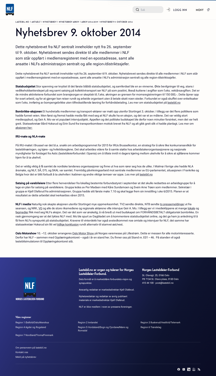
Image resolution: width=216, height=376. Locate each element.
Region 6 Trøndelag (151, 327)
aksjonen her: (23, 127)
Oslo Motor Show (83, 233)
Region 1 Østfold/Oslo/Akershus (32, 322)
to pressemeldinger (172, 204)
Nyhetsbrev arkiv (69, 21)
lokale (191, 208)
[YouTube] (183, 369)
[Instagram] (193, 369)
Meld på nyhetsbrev (25, 357)
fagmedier (21, 212)
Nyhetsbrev (49, 21)
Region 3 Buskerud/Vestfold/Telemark (160, 322)
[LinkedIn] (188, 369)
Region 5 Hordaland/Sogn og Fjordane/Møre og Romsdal (103, 329)
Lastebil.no (22, 21)
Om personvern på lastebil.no (31, 347)
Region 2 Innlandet (88, 322)
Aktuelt (36, 21)
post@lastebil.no (164, 282)
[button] (203, 9)
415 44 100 (148, 282)
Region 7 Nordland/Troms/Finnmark (34, 335)
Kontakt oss (21, 352)
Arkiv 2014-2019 (89, 21)
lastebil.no (173, 102)
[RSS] (199, 369)
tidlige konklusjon (68, 224)
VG (40, 208)
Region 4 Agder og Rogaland (30, 327)
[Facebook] (178, 369)
